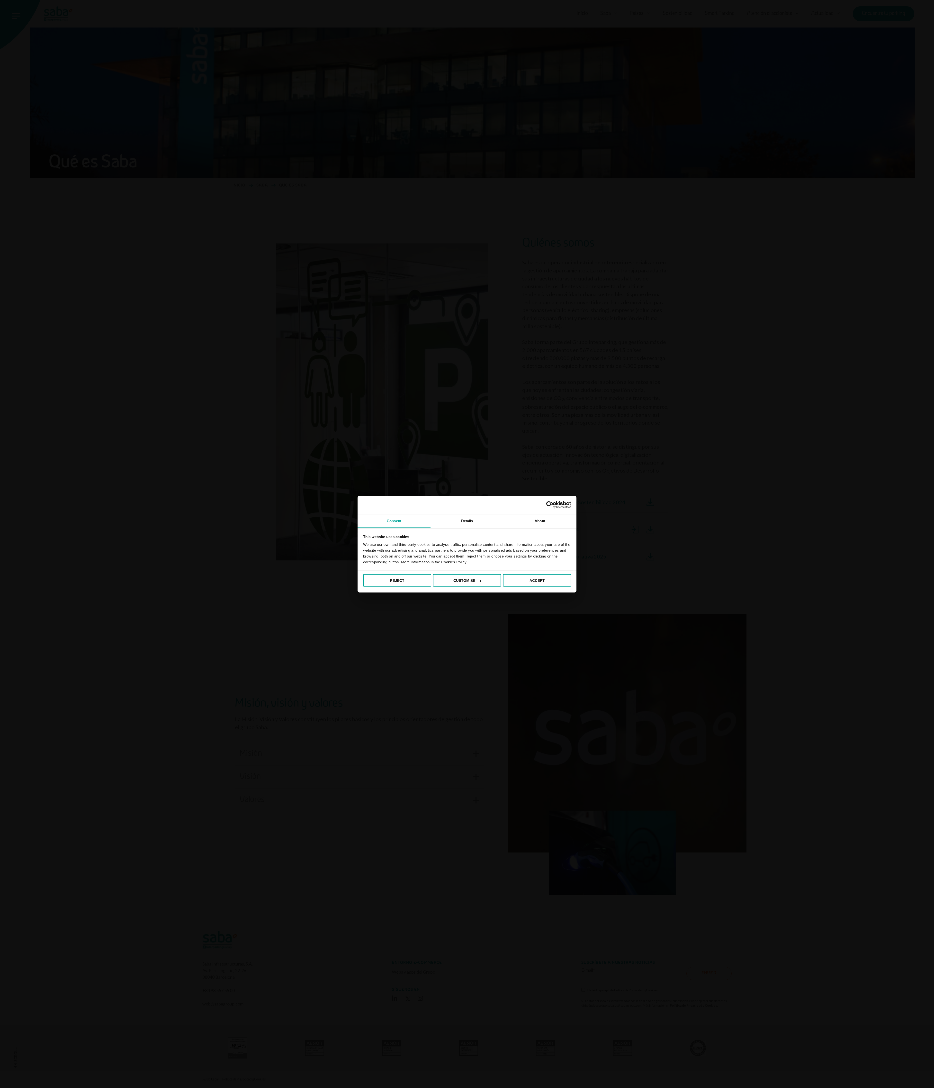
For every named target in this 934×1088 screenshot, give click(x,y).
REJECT (397, 580)
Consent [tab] (394, 521)
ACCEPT (537, 580)
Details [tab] (467, 521)
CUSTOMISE (464, 580)
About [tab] (540, 521)
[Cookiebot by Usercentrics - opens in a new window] (550, 505)
